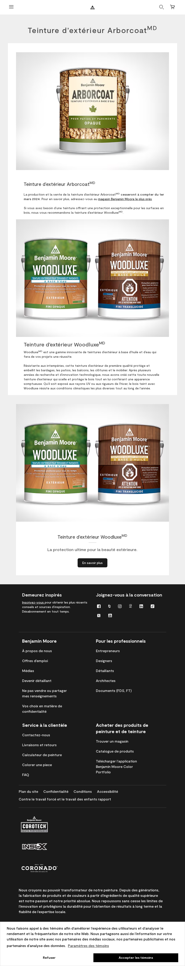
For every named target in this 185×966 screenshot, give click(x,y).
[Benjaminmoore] (92, 7)
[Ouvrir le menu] (11, 7)
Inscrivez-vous (33, 602)
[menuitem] (99, 605)
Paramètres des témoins (88, 945)
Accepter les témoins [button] (136, 957)
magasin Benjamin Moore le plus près (125, 199)
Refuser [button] (49, 957)
